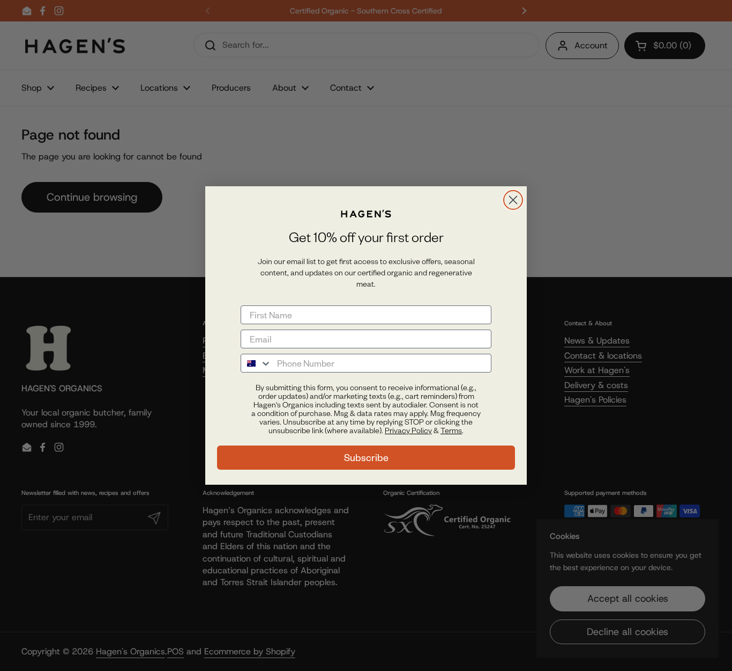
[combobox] (256, 363)
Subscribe (366, 457)
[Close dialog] (513, 200)
